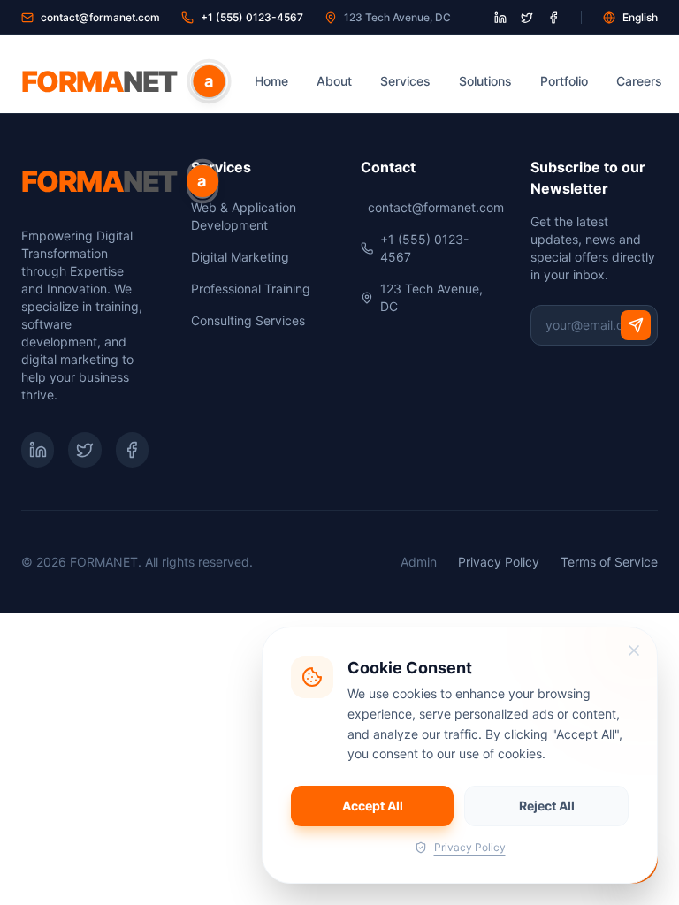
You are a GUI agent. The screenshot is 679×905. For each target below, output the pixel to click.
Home (271, 80)
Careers (639, 80)
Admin (419, 561)
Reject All (547, 805)
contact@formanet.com (100, 17)
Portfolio (564, 80)
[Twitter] (84, 450)
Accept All (372, 805)
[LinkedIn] (37, 450)
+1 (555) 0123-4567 (252, 17)
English (640, 17)
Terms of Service (609, 561)
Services (405, 80)
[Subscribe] (636, 325)
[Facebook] (132, 450)
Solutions (485, 80)
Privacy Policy (498, 561)
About (334, 80)
